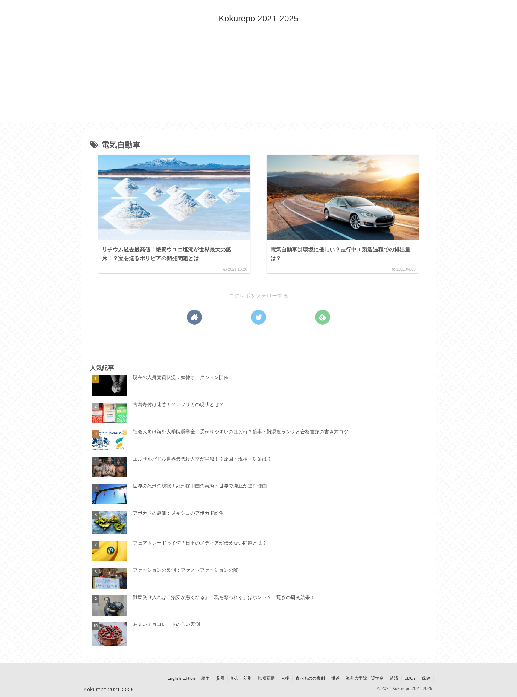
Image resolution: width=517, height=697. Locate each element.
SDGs (410, 678)
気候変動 (266, 678)
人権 (285, 678)
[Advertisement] (258, 80)
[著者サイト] (194, 317)
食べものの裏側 (310, 678)
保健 (426, 678)
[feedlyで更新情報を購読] (322, 317)
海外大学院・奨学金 (365, 678)
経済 (394, 678)
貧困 (220, 678)
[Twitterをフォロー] (258, 317)
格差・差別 (241, 678)
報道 (335, 678)
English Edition (181, 678)
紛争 (205, 678)
